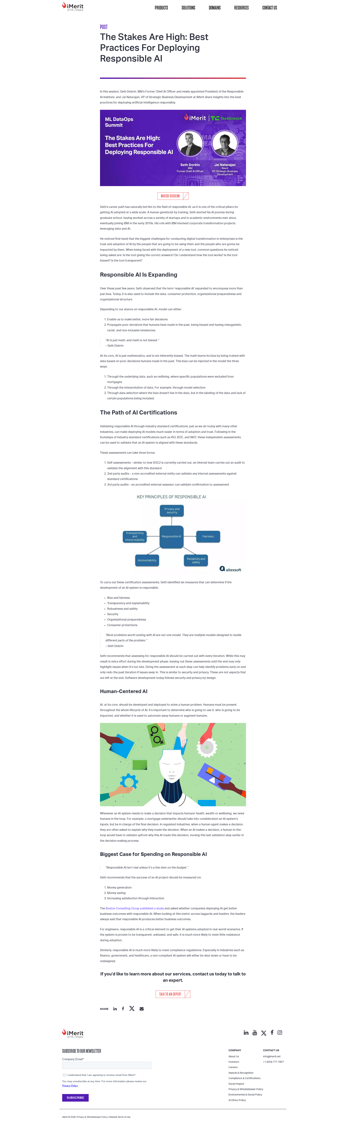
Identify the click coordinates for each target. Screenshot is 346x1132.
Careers (233, 1067)
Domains (215, 7)
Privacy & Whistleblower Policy (246, 1089)
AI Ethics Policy (237, 1100)
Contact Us (269, 7)
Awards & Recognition (241, 1073)
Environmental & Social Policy (245, 1094)
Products (161, 7)
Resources (241, 7)
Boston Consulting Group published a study (135, 908)
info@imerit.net (272, 1056)
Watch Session (170, 196)
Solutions (188, 7)
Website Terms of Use (119, 1117)
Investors (234, 1062)
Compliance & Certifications (244, 1078)
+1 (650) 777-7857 (273, 1062)
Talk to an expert (170, 994)
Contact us (271, 1050)
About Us (234, 1056)
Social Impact (236, 1084)
